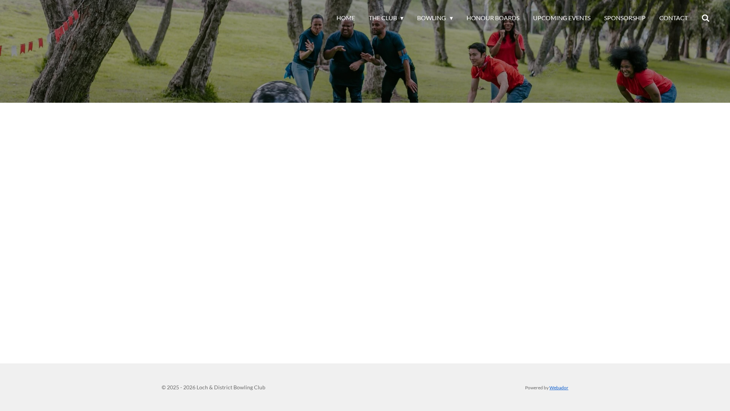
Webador (558, 387)
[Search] (706, 18)
